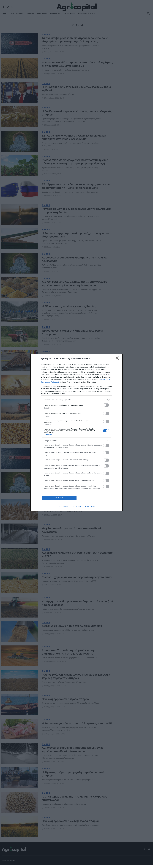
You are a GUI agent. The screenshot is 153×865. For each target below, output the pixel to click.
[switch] (106, 405)
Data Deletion (63, 506)
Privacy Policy (90, 506)
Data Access (76, 506)
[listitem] (76, 400)
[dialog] (76, 432)
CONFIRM (59, 498)
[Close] (118, 359)
